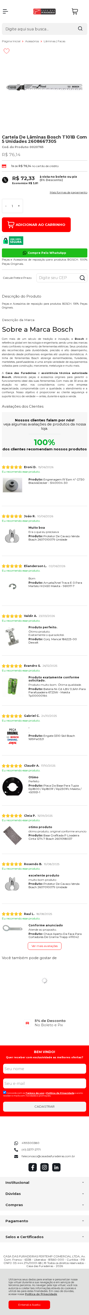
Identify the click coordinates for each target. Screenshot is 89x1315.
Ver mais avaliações (45, 946)
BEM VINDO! (44, 1052)
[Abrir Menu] (5, 11)
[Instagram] (44, 1170)
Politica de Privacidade (60, 1093)
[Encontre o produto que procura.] (80, 29)
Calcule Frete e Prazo (17, 277)
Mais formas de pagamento (68, 192)
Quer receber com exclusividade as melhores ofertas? (44, 1057)
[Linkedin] (56, 1170)
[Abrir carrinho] (78, 11)
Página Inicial (11, 41)
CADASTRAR (44, 1106)
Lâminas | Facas (54, 41)
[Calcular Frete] (82, 277)
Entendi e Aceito (29, 1304)
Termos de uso (34, 1093)
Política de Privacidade (41, 1294)
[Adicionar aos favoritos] (6, 51)
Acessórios (32, 41)
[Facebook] (32, 1170)
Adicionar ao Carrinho (40, 224)
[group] (44, 1023)
